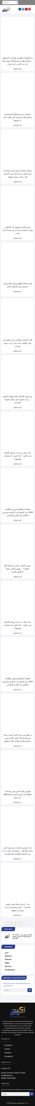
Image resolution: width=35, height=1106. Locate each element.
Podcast (8, 959)
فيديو (6, 952)
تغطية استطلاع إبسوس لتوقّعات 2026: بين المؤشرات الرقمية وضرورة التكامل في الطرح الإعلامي (17, 512)
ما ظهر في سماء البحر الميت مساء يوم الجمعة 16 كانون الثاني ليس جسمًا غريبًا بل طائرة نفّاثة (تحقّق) (17, 738)
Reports (8, 956)
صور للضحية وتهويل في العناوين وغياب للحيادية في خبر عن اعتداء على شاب (17, 230)
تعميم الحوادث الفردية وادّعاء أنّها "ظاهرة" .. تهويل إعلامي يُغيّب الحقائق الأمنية (17, 568)
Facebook (8, 1045)
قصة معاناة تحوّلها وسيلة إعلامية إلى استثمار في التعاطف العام (17, 285)
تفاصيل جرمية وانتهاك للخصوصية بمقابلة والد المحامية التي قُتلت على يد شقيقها (17, 117)
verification (10, 970)
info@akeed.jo (7, 1075)
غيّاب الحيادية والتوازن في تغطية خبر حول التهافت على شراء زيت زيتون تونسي (17, 343)
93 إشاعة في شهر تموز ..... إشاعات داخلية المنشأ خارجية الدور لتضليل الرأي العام (22, 936)
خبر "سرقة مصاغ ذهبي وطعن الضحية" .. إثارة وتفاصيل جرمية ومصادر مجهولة (17, 907)
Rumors (8, 966)
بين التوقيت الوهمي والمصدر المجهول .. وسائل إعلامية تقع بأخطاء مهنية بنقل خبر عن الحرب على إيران (17, 60)
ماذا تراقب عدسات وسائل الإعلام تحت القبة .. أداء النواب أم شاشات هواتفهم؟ (17, 455)
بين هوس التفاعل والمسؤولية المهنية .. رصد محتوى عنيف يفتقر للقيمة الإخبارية (17, 399)
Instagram (8, 1056)
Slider (7, 963)
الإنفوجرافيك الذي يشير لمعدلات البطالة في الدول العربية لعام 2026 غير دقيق (17, 794)
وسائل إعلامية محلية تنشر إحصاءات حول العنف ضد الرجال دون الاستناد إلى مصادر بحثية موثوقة (17, 173)
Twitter (7, 1049)
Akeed (26, 1103)
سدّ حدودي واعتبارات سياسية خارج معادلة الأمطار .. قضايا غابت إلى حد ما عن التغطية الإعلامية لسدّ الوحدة (17, 850)
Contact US (5, 1068)
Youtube (7, 1052)
